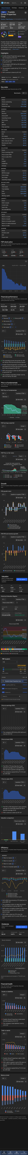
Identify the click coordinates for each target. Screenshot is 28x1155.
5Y (3, 599)
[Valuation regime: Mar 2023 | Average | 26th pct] (9, 649)
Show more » (16, 49)
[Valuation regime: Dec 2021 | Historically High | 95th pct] (2, 649)
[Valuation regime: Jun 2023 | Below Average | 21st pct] (10, 649)
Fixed (20, 456)
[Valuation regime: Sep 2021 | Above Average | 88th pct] (1, 649)
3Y (3, 331)
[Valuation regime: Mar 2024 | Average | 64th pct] (14, 649)
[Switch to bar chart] (12, 324)
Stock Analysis (6, 8)
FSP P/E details (21, 579)
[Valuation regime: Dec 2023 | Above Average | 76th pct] (12, 649)
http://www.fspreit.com (12, 79)
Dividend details (21, 927)
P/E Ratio (14, 8)
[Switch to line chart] (9, 318)
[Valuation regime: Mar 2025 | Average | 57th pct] (19, 649)
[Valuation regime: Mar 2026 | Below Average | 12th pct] (24, 649)
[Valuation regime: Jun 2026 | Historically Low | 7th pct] (25, 649)
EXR (7, 81)
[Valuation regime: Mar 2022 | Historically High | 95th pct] (4, 649)
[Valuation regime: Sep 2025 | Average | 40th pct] (21, 649)
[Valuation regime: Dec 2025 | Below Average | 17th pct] (22, 649)
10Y (3, 393)
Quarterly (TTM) (20, 331)
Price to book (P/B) (8, 602)
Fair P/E (15, 456)
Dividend (21, 8)
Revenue (5, 396)
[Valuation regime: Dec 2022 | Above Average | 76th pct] (7, 649)
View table (20, 334)
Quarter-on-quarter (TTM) (17, 494)
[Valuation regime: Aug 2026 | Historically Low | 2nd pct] (26, 649)
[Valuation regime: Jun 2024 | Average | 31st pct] (15, 649)
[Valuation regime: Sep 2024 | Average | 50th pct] (16, 649)
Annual (22, 426)
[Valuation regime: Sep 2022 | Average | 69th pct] (6, 649)
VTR (14, 81)
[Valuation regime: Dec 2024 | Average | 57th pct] (17, 649)
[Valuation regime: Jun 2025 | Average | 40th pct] (20, 649)
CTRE (10, 81)
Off (23, 93)
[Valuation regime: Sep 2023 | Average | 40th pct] (11, 649)
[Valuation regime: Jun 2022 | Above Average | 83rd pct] (5, 649)
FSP (3, 12)
